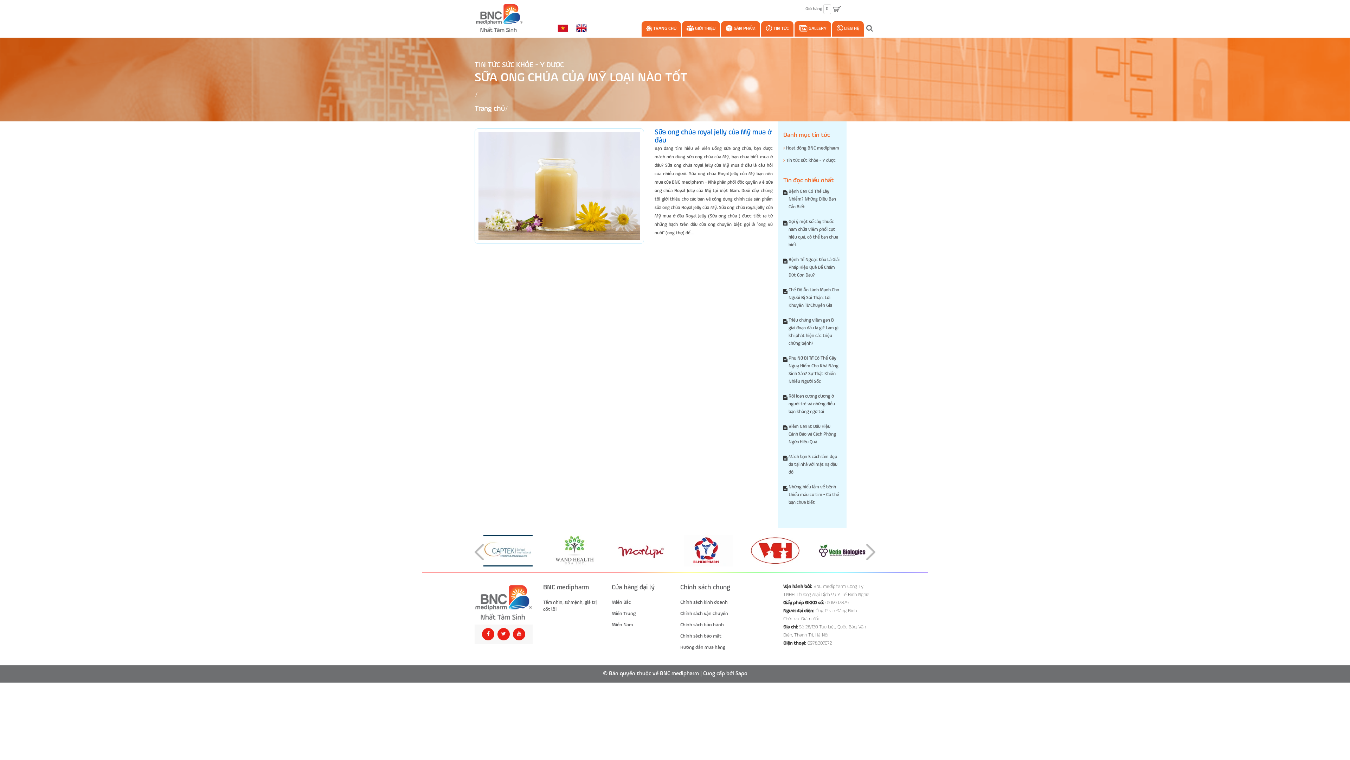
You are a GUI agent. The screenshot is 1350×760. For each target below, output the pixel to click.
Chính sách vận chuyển (704, 613)
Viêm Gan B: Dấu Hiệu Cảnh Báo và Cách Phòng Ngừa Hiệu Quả (812, 434)
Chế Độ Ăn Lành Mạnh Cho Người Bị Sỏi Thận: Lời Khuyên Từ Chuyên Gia (814, 298)
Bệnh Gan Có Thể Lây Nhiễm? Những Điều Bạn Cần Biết (812, 199)
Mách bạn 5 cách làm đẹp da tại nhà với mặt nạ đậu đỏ (813, 465)
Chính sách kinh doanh (704, 602)
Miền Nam (622, 624)
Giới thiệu (704, 28)
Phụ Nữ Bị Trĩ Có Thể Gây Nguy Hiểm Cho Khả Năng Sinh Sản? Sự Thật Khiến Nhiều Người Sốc (813, 370)
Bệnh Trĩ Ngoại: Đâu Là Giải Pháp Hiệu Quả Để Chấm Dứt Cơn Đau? (814, 268)
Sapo (741, 674)
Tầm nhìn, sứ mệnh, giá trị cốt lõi (570, 606)
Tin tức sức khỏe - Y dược (519, 65)
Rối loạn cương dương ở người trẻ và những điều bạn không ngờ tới (812, 404)
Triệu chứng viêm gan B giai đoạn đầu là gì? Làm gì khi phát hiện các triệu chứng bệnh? (813, 332)
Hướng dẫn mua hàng (702, 647)
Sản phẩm (744, 28)
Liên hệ (851, 28)
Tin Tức (780, 28)
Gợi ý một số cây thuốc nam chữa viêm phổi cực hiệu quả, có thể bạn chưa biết (813, 233)
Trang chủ (664, 28)
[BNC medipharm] (504, 602)
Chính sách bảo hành (702, 624)
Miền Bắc (621, 602)
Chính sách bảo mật (700, 636)
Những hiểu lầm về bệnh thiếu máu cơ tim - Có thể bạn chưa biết (814, 495)
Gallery (817, 28)
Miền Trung (624, 613)
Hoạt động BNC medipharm (812, 148)
